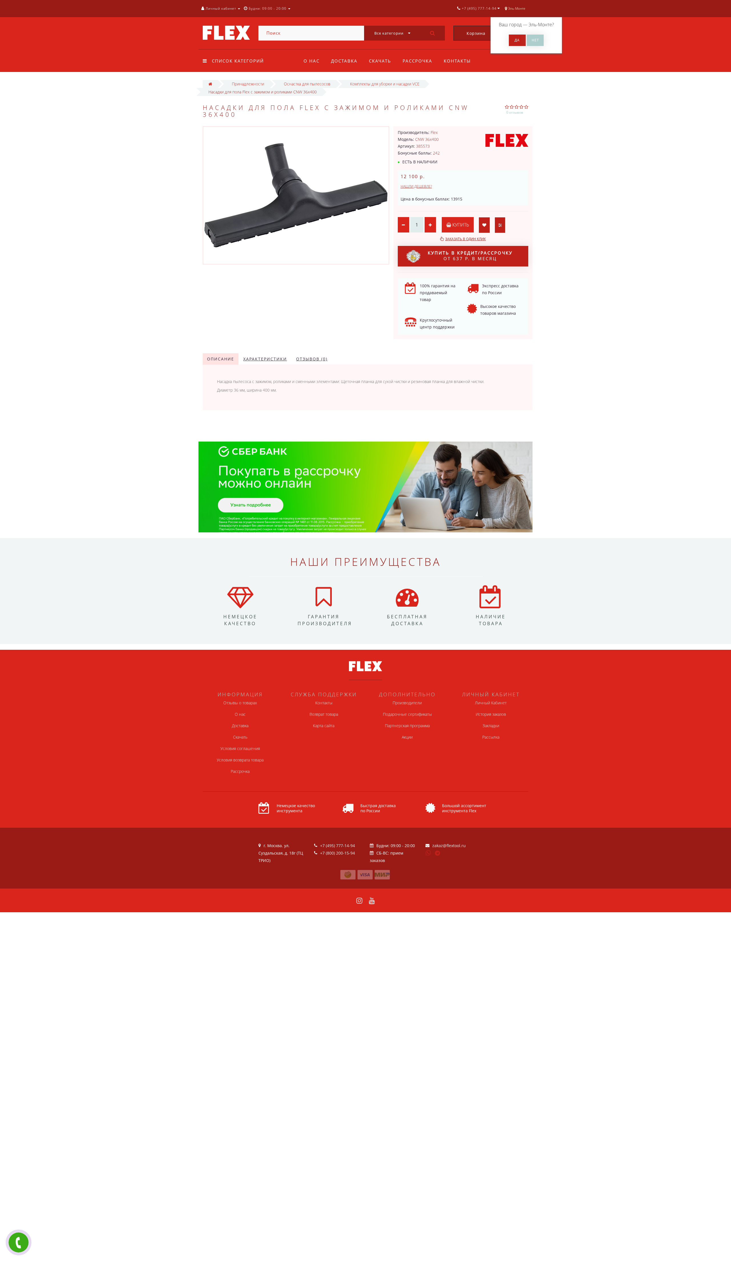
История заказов (491, 714)
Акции (407, 737)
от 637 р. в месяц (470, 255)
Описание (220, 359)
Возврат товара (324, 714)
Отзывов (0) (312, 359)
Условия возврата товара (240, 760)
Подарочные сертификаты (407, 714)
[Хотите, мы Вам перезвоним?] (18, 1242)
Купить (460, 225)
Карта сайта (323, 725)
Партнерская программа (407, 725)
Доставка (344, 61)
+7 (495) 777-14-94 (337, 845)
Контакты (457, 61)
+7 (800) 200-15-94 (337, 853)
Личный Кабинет (491, 702)
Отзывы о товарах (240, 702)
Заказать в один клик (465, 238)
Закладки (491, 725)
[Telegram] (438, 853)
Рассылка (490, 737)
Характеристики (265, 359)
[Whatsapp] (428, 852)
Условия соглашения (240, 748)
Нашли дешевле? (416, 186)
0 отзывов (514, 112)
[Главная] (210, 84)
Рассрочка (417, 61)
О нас (312, 61)
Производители (407, 702)
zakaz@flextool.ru (449, 845)
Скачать (380, 61)
